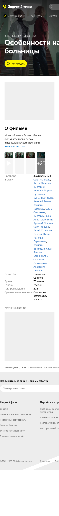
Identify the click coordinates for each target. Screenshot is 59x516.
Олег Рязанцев (41, 179)
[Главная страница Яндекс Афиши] (5, 7)
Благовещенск (11, 413)
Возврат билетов (8, 471)
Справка (4, 455)
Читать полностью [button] (15, 146)
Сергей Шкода (41, 234)
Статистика (45, 507)
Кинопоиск (20, 308)
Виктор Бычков (42, 216)
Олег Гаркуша (41, 226)
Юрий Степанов (42, 230)
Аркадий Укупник (43, 223)
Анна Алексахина (43, 219)
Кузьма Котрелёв (43, 197)
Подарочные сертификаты (13, 466)
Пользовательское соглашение (15, 460)
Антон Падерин (42, 183)
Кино (24, 413)
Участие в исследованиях (12, 476)
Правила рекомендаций (11, 482)
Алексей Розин (42, 201)
